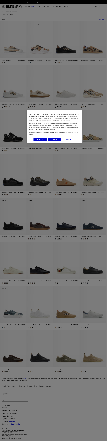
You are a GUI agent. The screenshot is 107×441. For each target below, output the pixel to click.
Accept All (40, 139)
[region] (54, 126)
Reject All (55, 139)
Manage (68, 139)
